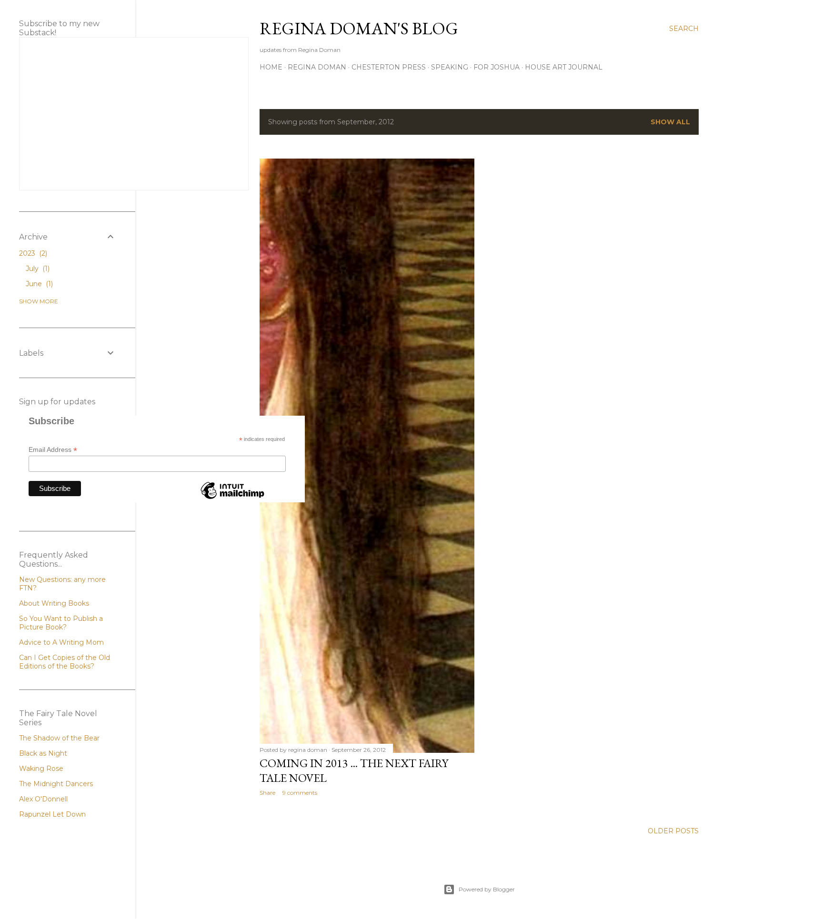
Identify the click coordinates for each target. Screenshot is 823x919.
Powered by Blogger (487, 889)
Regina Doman (317, 67)
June (38, 284)
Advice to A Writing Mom (61, 642)
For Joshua (496, 67)
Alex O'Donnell (43, 799)
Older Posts (673, 831)
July (37, 268)
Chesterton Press (388, 67)
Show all (670, 122)
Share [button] (267, 792)
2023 (32, 253)
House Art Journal (563, 67)
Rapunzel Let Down (52, 814)
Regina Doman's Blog (359, 28)
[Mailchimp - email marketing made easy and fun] (232, 498)
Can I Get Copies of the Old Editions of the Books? (64, 661)
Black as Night (43, 753)
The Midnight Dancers (56, 783)
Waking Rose (41, 768)
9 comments (299, 792)
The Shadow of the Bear (59, 738)
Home (271, 67)
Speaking (449, 67)
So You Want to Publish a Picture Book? (61, 622)
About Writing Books (54, 603)
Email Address (53, 449)
